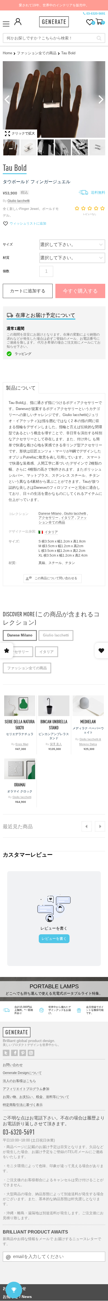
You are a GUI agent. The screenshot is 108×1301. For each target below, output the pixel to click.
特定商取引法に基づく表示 (23, 1105)
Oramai (19, 784)
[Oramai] (19, 769)
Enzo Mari (22, 744)
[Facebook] (14, 1053)
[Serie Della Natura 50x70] (19, 705)
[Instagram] (31, 1053)
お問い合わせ (13, 1065)
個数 (6, 271)
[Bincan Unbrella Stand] (53, 705)
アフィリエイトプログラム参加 (26, 1089)
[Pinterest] (22, 1053)
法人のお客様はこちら (19, 1081)
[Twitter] (6, 1053)
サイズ (8, 244)
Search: (99, 38)
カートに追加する (27, 290)
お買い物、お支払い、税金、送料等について (36, 1097)
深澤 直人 (56, 744)
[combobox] (54, 38)
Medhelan (88, 721)
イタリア (67, 518)
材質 (6, 258)
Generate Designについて (22, 1073)
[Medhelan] (88, 705)
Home (7, 53)
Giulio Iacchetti (18, 201)
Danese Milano (49, 513)
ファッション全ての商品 (36, 53)
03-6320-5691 (95, 13)
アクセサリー (48, 518)
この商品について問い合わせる (56, 578)
